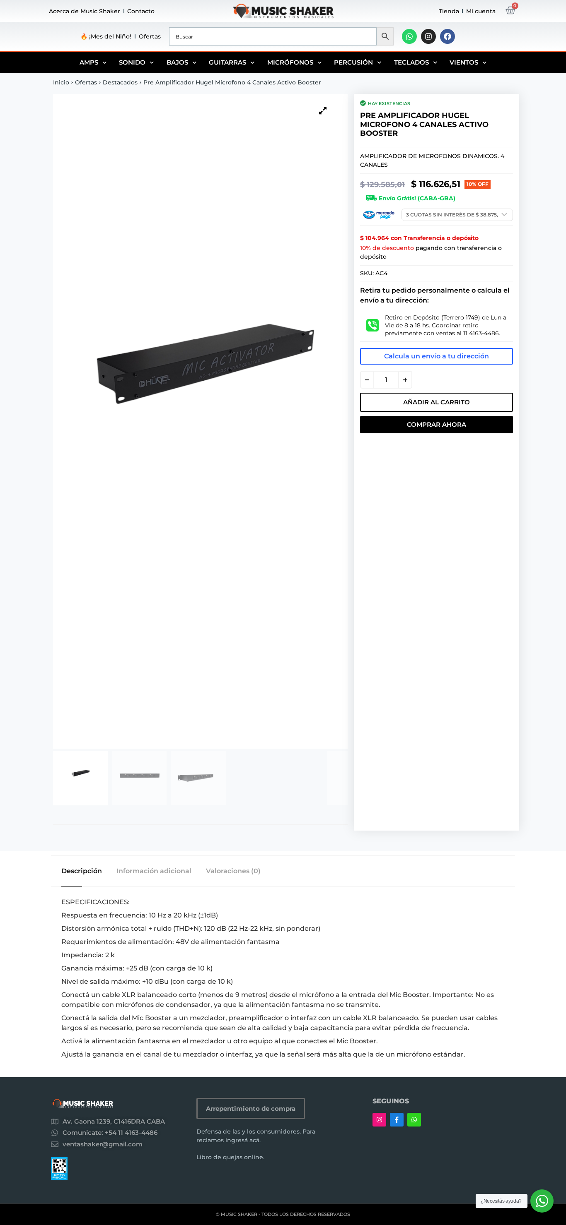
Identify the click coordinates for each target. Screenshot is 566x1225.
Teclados (411, 62)
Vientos (464, 62)
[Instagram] (428, 36)
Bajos (177, 62)
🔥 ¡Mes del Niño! (105, 36)
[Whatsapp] (409, 36)
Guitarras (227, 62)
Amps (89, 62)
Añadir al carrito (436, 402)
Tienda (449, 11)
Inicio (61, 82)
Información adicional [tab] (153, 871)
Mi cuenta (481, 11)
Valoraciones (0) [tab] (233, 871)
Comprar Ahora (436, 424)
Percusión (353, 62)
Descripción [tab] (81, 871)
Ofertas (150, 36)
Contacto (141, 11)
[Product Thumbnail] (322, 110)
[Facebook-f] (397, 1120)
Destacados (120, 82)
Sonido (132, 62)
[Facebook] (447, 36)
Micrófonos (290, 62)
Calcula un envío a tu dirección (436, 356)
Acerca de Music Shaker (84, 11)
